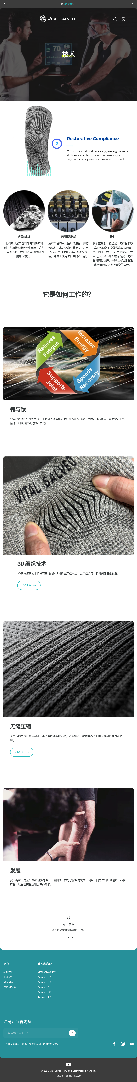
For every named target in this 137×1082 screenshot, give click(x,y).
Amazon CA (44, 977)
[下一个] (132, 4)
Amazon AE (44, 997)
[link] (24, 211)
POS (65, 1070)
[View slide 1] (64, 937)
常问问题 (8, 982)
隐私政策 (77, 1076)
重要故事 (8, 977)
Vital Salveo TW (47, 971)
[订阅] (72, 1033)
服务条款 (68, 1076)
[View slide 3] (73, 937)
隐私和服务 (9, 987)
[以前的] (4, 4)
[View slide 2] (68, 937)
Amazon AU (44, 987)
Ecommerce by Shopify (84, 1070)
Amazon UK (44, 982)
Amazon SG (44, 992)
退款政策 (59, 1076)
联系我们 (8, 971)
